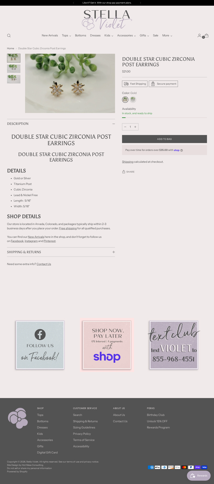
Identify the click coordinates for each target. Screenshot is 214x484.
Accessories (45, 440)
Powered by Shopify (17, 471)
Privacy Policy (82, 433)
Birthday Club (156, 415)
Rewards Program (158, 427)
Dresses (42, 427)
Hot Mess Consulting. (33, 465)
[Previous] (73, 3)
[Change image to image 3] (13, 79)
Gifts (40, 446)
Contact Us (44, 264)
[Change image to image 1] (13, 58)
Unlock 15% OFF (157, 421)
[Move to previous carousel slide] (196, 294)
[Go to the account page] (198, 35)
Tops (40, 415)
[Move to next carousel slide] (204, 294)
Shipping (127, 161)
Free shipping (68, 228)
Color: (129, 93)
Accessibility (81, 446)
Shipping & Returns (85, 421)
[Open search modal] (9, 35)
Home (10, 48)
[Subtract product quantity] (125, 127)
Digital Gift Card (47, 452)
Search (77, 415)
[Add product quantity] (135, 127)
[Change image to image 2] (13, 69)
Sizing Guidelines (84, 427)
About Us (119, 415)
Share (130, 171)
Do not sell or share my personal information (29, 468)
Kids (40, 433)
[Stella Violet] (107, 18)
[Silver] (133, 99)
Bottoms (42, 421)
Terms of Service (84, 440)
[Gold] (125, 99)
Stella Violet (32, 461)
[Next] (140, 3)
